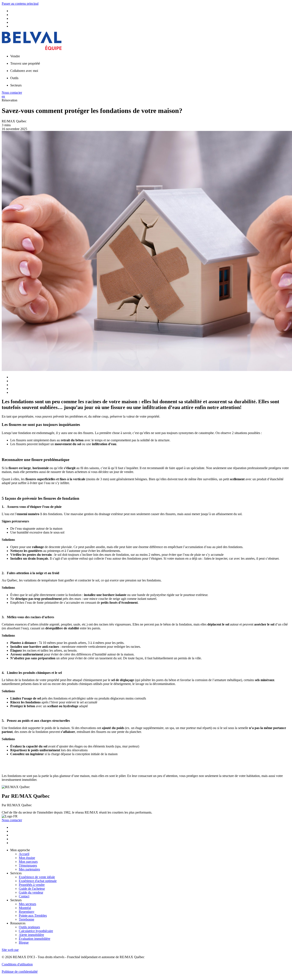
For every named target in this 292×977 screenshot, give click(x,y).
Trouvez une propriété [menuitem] (25, 63)
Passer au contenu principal (20, 3)
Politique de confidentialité (20, 971)
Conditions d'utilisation (17, 964)
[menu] (150, 56)
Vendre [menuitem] (15, 56)
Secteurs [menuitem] (16, 85)
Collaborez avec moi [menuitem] (24, 71)
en (3, 96)
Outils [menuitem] (14, 78)
